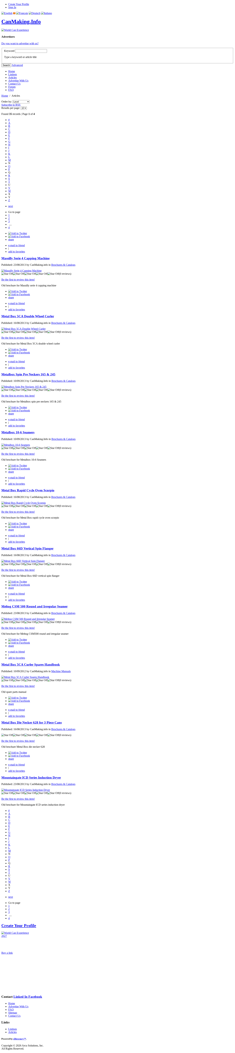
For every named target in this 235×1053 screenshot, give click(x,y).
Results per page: (10, 107)
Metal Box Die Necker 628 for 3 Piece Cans (31, 722)
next (10, 206)
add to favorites (16, 251)
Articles (12, 77)
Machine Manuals (61, 671)
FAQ (11, 89)
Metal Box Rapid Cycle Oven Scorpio (27, 490)
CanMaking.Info (21, 21)
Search (6, 65)
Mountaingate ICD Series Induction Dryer (31, 777)
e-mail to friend (16, 245)
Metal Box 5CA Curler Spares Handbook (30, 664)
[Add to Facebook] (19, 236)
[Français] (22, 13)
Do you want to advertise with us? (20, 43)
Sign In (12, 7)
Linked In (20, 996)
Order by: (7, 101)
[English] (6, 13)
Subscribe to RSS (10, 104)
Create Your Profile (18, 4)
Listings (12, 74)
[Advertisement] (18, 974)
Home (11, 71)
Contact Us (14, 83)
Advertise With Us (18, 80)
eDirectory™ (19, 1039)
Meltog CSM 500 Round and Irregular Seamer (34, 606)
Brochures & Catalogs (63, 264)
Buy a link (7, 952)
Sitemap (12, 1012)
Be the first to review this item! (18, 279)
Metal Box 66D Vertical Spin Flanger (27, 548)
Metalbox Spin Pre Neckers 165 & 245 (28, 374)
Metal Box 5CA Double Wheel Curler (27, 316)
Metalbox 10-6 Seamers (17, 432)
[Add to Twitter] (17, 233)
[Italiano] (46, 13)
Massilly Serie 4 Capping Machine (25, 258)
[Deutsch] (34, 13)
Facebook (35, 996)
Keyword (9, 50)
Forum (11, 86)
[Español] (14, 13)
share (11, 239)
